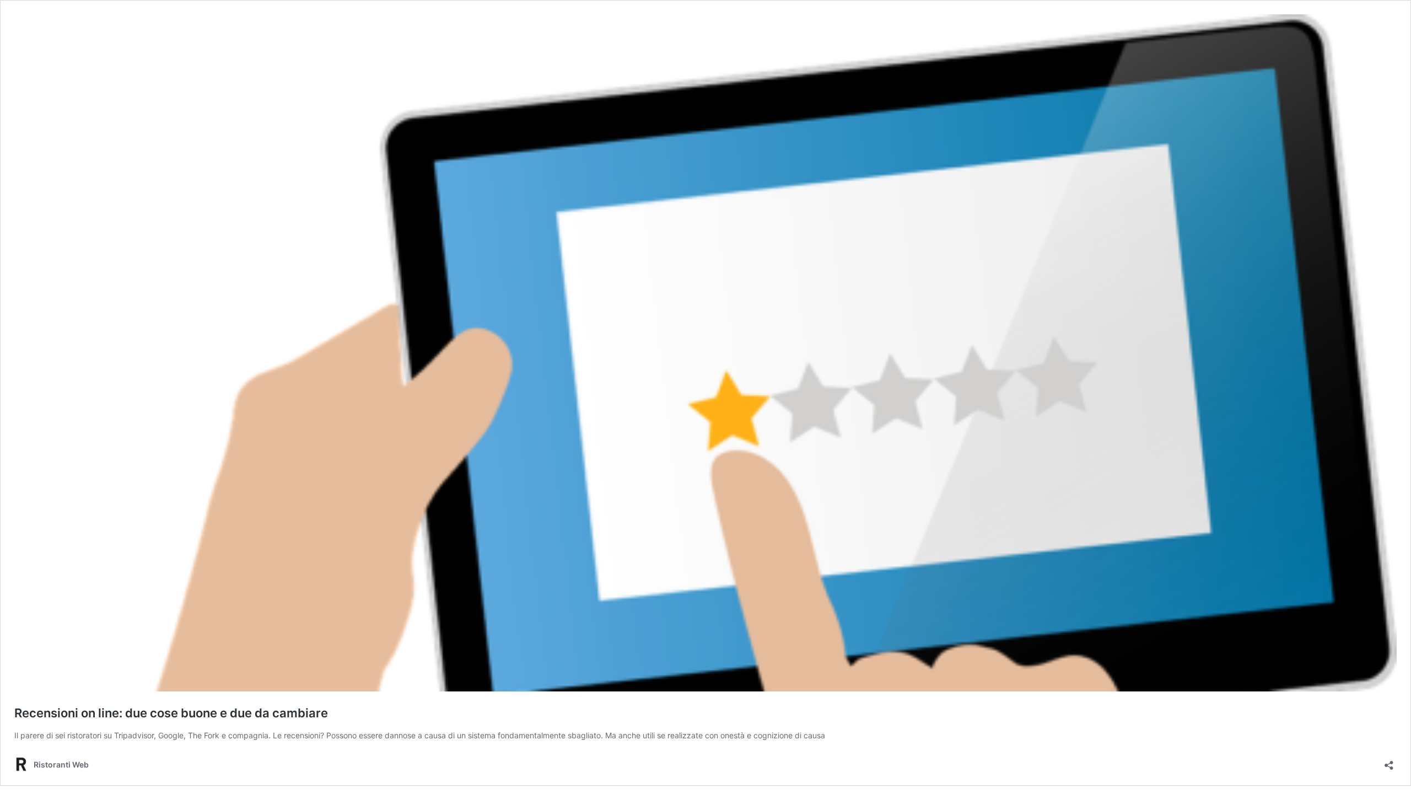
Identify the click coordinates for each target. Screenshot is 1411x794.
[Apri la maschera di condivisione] (1389, 761)
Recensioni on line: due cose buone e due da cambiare (171, 713)
